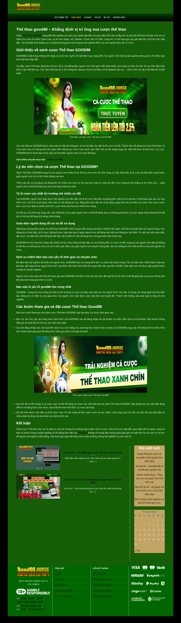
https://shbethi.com (31, 606)
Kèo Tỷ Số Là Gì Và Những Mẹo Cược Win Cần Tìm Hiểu (92, 481)
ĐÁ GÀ (107, 17)
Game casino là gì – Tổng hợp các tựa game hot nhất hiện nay (149, 478)
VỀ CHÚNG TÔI (61, 17)
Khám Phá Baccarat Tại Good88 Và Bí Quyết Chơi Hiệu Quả (149, 457)
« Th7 (137, 551)
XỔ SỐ (97, 17)
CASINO (87, 17)
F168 (23, 609)
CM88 (24, 598)
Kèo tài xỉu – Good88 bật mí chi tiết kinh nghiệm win (92, 452)
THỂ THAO (76, 17)
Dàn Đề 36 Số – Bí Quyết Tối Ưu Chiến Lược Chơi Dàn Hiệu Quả (149, 490)
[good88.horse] (28, 6)
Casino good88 (54, 159)
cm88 (19, 602)
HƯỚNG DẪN (119, 17)
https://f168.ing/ (36, 609)
